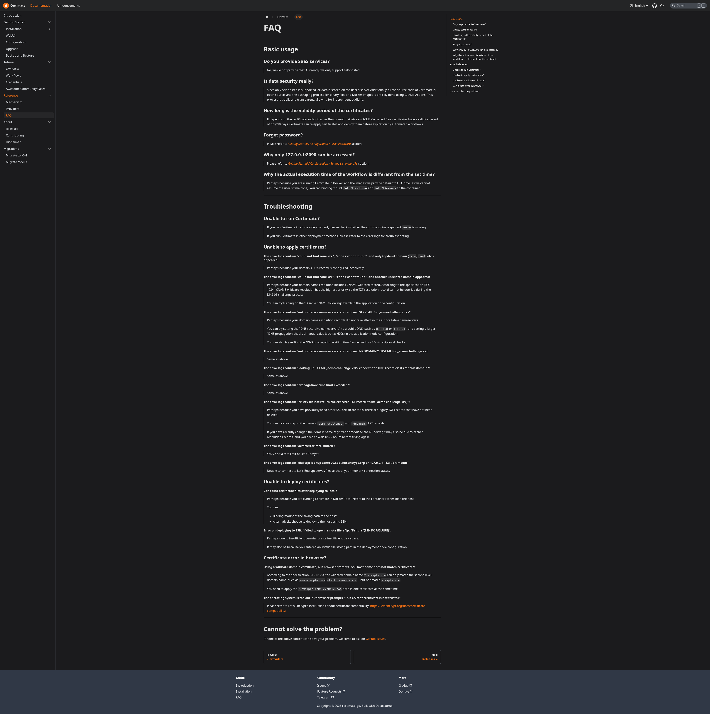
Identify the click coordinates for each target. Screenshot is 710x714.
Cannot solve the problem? (465, 91)
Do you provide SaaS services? (469, 24)
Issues (321, 685)
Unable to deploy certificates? (469, 80)
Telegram (323, 697)
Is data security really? (465, 29)
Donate (404, 691)
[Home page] (267, 17)
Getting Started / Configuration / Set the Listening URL (323, 163)
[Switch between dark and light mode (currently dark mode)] (662, 6)
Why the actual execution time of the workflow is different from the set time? (474, 57)
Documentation (41, 6)
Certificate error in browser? (468, 85)
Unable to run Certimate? (467, 69)
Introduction (245, 685)
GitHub (404, 685)
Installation (244, 691)
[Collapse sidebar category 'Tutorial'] (49, 62)
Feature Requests (329, 691)
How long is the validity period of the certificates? (473, 36)
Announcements (68, 6)
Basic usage (456, 19)
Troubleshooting (459, 64)
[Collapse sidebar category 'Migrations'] (49, 149)
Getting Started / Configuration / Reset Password (319, 144)
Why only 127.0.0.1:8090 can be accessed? (475, 49)
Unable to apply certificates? (468, 75)
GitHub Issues (375, 639)
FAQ (239, 697)
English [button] (640, 6)
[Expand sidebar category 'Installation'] (49, 29)
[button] (27, 22)
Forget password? (463, 44)
